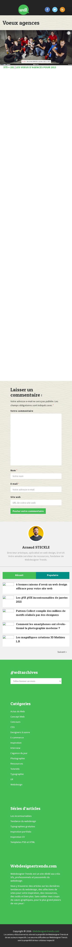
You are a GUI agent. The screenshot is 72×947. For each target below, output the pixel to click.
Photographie (17, 758)
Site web (15, 497)
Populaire (52, 575)
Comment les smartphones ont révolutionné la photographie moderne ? (41, 626)
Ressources (16, 763)
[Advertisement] (36, 226)
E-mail (13, 483)
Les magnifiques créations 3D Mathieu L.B (40, 639)
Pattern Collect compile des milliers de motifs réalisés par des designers (41, 613)
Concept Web (17, 716)
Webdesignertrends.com (46, 931)
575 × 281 (8, 67)
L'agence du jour (18, 753)
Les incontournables (21, 816)
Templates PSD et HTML (22, 842)
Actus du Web (17, 711)
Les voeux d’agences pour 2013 (36, 67)
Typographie (17, 774)
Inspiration (15, 742)
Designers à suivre (20, 732)
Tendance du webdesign (23, 821)
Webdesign (16, 784)
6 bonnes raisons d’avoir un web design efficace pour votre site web (41, 586)
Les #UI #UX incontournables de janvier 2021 (42, 599)
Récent (19, 575)
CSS (12, 727)
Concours (15, 721)
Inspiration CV (17, 836)
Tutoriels (15, 768)
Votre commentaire (21, 410)
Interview (15, 747)
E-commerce (17, 737)
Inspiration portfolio (20, 831)
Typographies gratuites (22, 826)
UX (11, 779)
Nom (13, 470)
